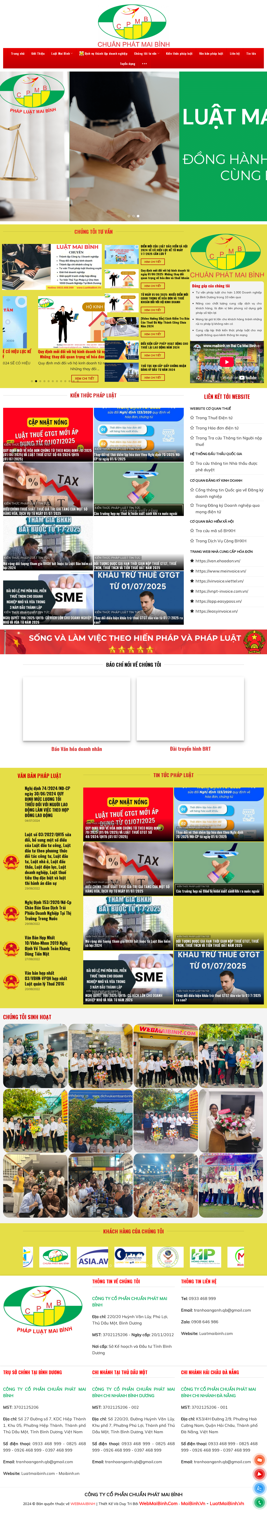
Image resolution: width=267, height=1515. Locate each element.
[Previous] (10, 146)
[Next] (256, 146)
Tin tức (251, 53)
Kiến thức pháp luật (179, 53)
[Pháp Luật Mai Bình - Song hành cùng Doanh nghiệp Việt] (133, 25)
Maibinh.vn (69, 1473)
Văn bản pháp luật (211, 53)
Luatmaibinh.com (216, 1333)
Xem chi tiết (71, 378)
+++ (144, 63)
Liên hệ (235, 53)
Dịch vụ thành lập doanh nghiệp (106, 53)
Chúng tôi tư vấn (145, 53)
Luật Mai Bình (60, 53)
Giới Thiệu (38, 53)
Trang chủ (18, 53)
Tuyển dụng (127, 63)
